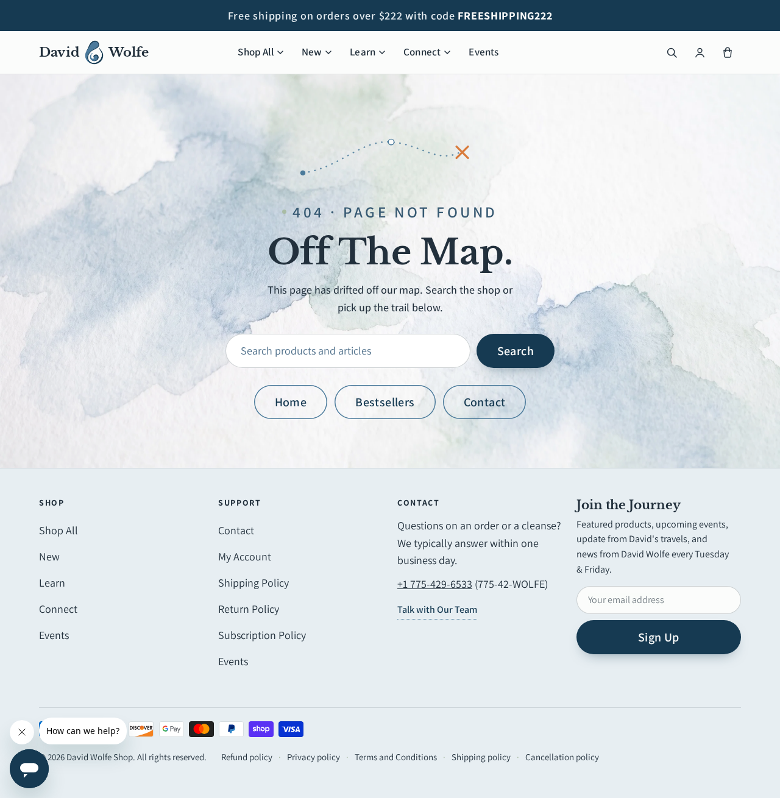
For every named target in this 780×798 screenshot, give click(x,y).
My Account (244, 556)
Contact (485, 402)
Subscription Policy (262, 635)
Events (483, 51)
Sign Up (658, 637)
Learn (362, 51)
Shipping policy (481, 757)
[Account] (699, 52)
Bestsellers (384, 402)
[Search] (671, 52)
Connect (422, 51)
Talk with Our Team (437, 609)
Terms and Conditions (396, 757)
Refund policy (246, 757)
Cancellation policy (562, 757)
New (312, 51)
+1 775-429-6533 (434, 584)
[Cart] (727, 52)
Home (291, 402)
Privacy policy (313, 757)
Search (515, 351)
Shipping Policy (253, 583)
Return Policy (248, 609)
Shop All (255, 51)
